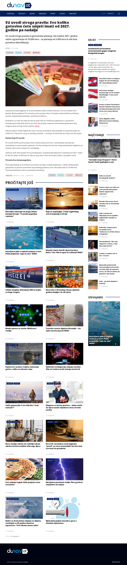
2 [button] (116, 344)
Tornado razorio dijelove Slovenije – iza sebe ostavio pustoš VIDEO (63, 329)
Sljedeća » (16, 536)
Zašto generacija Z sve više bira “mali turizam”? (22, 406)
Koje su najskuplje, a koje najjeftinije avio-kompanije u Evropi (62, 212)
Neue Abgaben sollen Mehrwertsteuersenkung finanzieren (108, 121)
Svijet (15, 306)
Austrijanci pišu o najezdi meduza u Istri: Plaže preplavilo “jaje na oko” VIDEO (23, 252)
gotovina (16, 175)
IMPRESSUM (116, 562)
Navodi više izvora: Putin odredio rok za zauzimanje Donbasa (109, 203)
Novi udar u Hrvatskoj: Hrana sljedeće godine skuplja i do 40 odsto (62, 291)
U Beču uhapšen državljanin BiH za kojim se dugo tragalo (23, 291)
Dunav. (26, 562)
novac (22, 175)
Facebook (10, 52)
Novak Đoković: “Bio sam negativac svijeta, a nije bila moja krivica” (108, 244)
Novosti (21, 14)
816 (12, 536)
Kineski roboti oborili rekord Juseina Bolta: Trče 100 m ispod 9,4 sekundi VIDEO (64, 251)
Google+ (27, 52)
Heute (37, 126)
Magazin (42, 14)
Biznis (32, 14)
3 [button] (118, 344)
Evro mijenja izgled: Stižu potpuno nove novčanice (22, 483)
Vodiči (62, 14)
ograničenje (29, 175)
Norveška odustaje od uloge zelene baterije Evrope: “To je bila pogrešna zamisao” (21, 213)
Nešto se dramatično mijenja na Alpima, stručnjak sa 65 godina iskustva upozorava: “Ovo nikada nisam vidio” (23, 523)
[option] (104, 323)
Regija (16, 228)
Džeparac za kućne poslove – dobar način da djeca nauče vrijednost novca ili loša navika (64, 407)
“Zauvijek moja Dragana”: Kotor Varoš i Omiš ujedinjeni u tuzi (102, 161)
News (90, 45)
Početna (10, 14)
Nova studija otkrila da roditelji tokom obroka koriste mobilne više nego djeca (22, 445)
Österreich (97, 45)
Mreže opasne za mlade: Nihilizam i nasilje (21, 329)
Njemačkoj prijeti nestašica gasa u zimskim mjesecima (61, 522)
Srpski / (104, 13)
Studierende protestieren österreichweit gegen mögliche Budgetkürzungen (102, 50)
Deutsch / (111, 13)
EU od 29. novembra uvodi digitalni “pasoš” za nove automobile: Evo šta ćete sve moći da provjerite (64, 446)
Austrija (9, 268)
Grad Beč (72, 14)
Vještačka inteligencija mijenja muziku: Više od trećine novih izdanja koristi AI (63, 368)
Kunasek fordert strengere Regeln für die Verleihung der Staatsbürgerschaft (109, 81)
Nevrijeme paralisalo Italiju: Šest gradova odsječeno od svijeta (64, 483)
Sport (52, 14)
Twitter (19, 52)
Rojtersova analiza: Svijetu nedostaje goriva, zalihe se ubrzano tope (22, 368)
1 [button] (114, 344)
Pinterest (37, 52)
